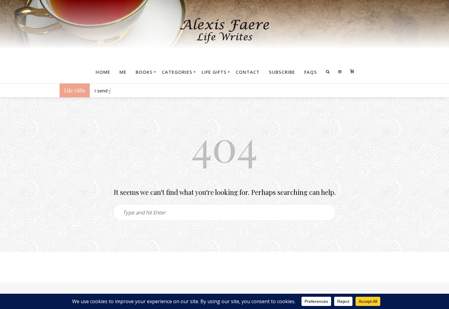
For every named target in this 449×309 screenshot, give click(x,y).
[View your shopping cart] (352, 72)
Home (103, 72)
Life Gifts (214, 72)
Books (144, 72)
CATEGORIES (177, 72)
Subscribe (282, 72)
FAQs (310, 72)
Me (122, 72)
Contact (248, 72)
